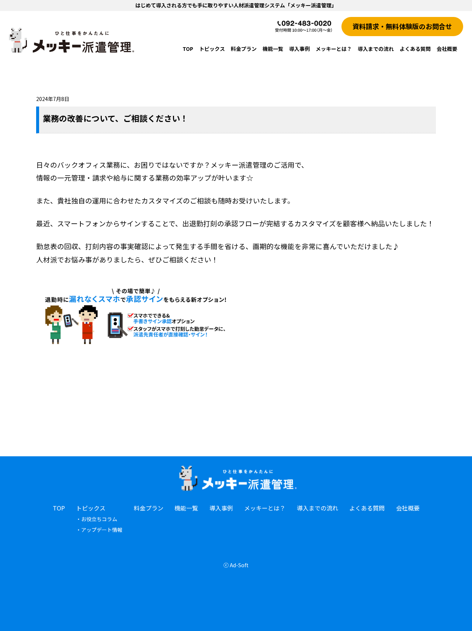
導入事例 (299, 48)
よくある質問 (415, 48)
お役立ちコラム (223, 66)
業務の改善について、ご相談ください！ (115, 118)
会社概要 (447, 48)
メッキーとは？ (334, 48)
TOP (188, 48)
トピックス (212, 48)
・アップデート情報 (99, 529)
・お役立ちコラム (96, 519)
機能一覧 (273, 48)
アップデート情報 (225, 86)
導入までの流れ (376, 48)
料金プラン (244, 48)
